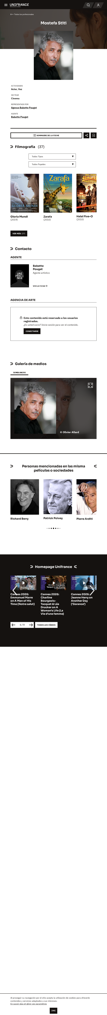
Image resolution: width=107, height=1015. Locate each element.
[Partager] (86, 135)
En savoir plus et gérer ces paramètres (28, 1003)
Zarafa (47, 216)
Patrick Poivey (53, 518)
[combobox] (52, 156)
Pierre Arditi (84, 519)
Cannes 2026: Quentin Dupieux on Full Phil (82, 597)
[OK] (53, 1010)
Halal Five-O (84, 216)
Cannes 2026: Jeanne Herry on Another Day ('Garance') (51, 599)
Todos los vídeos (46, 625)
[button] (90, 386)
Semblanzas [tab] (19, 372)
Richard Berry (19, 518)
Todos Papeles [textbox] (39, 164)
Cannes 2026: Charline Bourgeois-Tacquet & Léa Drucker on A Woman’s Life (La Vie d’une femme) (22, 604)
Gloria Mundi (19, 216)
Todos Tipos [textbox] (37, 156)
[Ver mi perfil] (98, 5)
